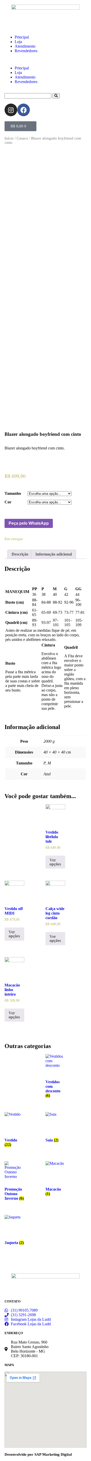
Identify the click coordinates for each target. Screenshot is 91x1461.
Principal (22, 37)
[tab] (20, 554)
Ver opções (55, 862)
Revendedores (26, 51)
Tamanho (13, 493)
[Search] (56, 95)
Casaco (22, 138)
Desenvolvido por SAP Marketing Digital (38, 1454)
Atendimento (25, 46)
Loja (18, 42)
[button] (45, 59)
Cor (8, 502)
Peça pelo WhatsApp (29, 523)
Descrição (20, 554)
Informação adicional (53, 554)
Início (9, 138)
